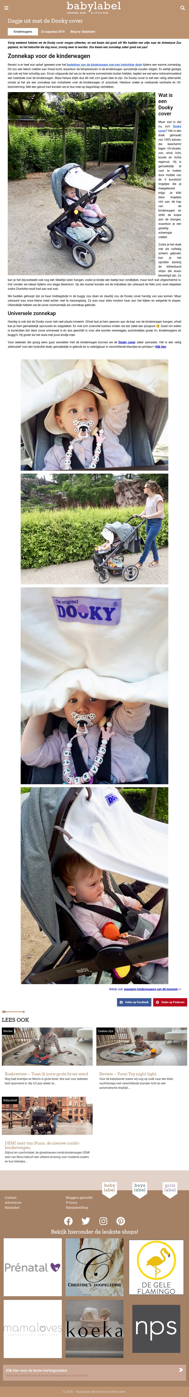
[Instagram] (103, 1221)
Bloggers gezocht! (79, 1198)
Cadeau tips (105, 1031)
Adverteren (13, 1202)
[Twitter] (85, 1221)
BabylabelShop (77, 1207)
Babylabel (12, 1207)
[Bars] (6, 8)
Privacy (71, 1202)
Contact (10, 1198)
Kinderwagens (23, 31)
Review (8, 1031)
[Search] (182, 8)
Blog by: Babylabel (83, 31)
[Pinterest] (120, 1221)
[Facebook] (68, 1221)
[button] (134, 1002)
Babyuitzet (10, 1100)
